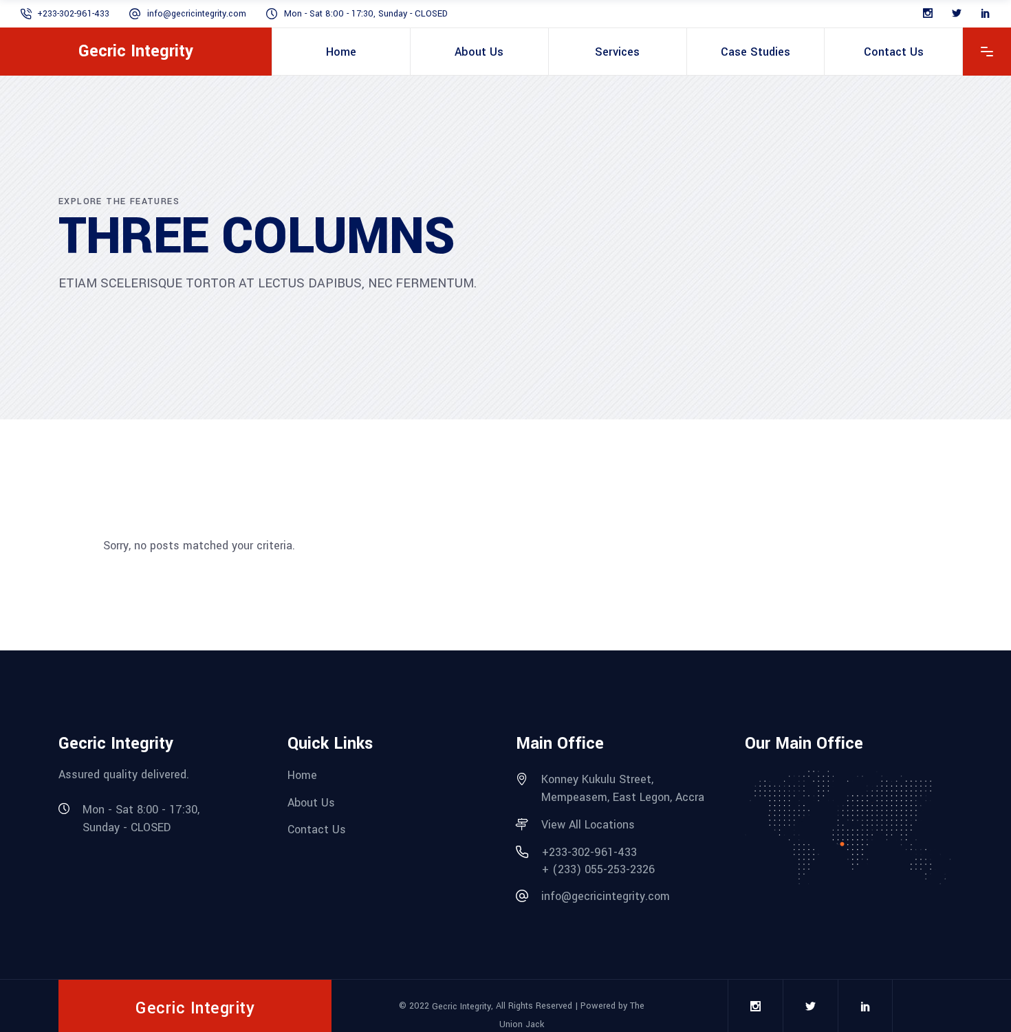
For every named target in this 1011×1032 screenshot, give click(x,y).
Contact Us (316, 829)
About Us (311, 802)
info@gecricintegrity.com (196, 14)
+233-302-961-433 (73, 14)
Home (302, 775)
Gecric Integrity (461, 1006)
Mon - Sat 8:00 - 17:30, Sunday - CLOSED (366, 14)
